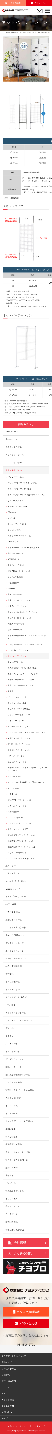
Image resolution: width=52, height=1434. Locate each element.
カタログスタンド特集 (15, 1013)
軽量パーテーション (16, 630)
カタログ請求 (14, 3)
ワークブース (11, 1214)
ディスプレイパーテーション (20, 800)
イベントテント (12, 1051)
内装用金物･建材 (13, 1098)
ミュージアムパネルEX (17, 506)
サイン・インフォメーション (18, 1020)
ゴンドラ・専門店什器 (15, 927)
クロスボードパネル (16, 565)
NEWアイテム (11, 431)
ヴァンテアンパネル (16, 477)
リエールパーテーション (18, 806)
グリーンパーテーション (18, 853)
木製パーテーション (16, 594)
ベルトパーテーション (15, 958)
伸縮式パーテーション (17, 624)
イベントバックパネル (15, 881)
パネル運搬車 (13, 583)
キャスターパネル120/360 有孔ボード (23, 547)
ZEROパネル (13, 542)
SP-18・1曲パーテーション (19, 744)
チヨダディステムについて (14, 1356)
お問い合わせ (41, 3)
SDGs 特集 (10, 1129)
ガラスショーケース (14, 455)
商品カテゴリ (16, 32)
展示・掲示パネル (28, 32)
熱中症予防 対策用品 (14, 1230)
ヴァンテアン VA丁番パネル (19, 489)
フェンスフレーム (15, 662)
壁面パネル (10, 865)
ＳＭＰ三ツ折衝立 (15, 577)
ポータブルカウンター (15, 896)
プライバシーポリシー (17, 1426)
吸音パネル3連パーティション (20, 685)
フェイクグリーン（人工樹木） (19, 1121)
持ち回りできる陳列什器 (16, 1160)
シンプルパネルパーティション (21, 858)
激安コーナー (11, 1168)
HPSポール (12, 794)
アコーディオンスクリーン (19, 726)
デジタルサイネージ (14, 943)
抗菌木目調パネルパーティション (22, 847)
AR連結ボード (14, 559)
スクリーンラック (15, 776)
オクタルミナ (11, 1113)
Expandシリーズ (13, 889)
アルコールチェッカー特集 (17, 1152)
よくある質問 (22, 1253)
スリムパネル (13, 788)
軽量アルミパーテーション (19, 600)
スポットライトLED (16, 721)
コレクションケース (14, 462)
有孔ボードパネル (15, 553)
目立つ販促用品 (12, 912)
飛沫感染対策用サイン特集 (17, 1075)
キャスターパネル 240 (17, 703)
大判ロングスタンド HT (18, 829)
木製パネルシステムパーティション (23, 674)
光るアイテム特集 (13, 447)
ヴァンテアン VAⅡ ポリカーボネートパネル (26, 495)
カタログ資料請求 (28, 1311)
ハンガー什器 (11, 1044)
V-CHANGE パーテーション (19, 571)
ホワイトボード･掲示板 (16, 997)
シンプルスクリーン (16, 818)
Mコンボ (11, 518)
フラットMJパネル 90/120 (19, 715)
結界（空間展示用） (14, 966)
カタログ (6, 1393)
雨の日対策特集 (12, 982)
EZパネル (12, 512)
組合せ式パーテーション (18, 762)
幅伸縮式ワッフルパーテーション (22, 835)
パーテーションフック (17, 697)
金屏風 (10, 691)
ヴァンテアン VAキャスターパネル (22, 483)
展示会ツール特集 (13, 920)
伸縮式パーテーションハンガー (21, 679)
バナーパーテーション (17, 756)
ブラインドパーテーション (19, 750)
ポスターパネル (12, 989)
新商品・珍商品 (9, 1368)
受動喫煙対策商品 (13, 1144)
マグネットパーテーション (19, 738)
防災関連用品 (11, 1222)
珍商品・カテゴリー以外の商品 (19, 1090)
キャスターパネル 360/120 (19, 709)
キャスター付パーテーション (20, 618)
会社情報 (20, 1242)
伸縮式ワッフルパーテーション (21, 841)
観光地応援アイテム (14, 1191)
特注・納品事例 (9, 1381)
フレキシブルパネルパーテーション (23, 612)
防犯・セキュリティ (14, 1067)
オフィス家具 (11, 1199)
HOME (8, 32)
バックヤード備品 (13, 1082)
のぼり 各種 (10, 904)
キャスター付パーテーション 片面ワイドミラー (27, 637)
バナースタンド (12, 873)
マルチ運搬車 (13, 812)
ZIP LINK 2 (12, 589)
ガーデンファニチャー (15, 1059)
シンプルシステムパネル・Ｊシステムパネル (26, 732)
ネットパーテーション (17, 656)
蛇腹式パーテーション (17, 606)
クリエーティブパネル (17, 524)
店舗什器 (9, 1028)
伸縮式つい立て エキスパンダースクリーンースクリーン (27, 769)
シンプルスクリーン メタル (19, 823)
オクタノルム (11, 1106)
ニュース (6, 1387)
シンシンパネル (14, 530)
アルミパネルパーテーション (20, 536)
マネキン (9, 1036)
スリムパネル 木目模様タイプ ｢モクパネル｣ (26, 782)
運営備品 (9, 974)
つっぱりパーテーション (18, 650)
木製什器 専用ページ (14, 935)
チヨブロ (6, 1418)
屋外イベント (11, 439)
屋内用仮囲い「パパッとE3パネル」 (23, 668)
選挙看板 (9, 1175)
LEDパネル (10, 1005)
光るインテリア (12, 1206)
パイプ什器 (10, 1183)
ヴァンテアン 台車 (15, 501)
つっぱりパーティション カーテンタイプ (25, 644)
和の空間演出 (11, 1137)
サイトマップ (39, 1426)
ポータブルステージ (14, 951)
